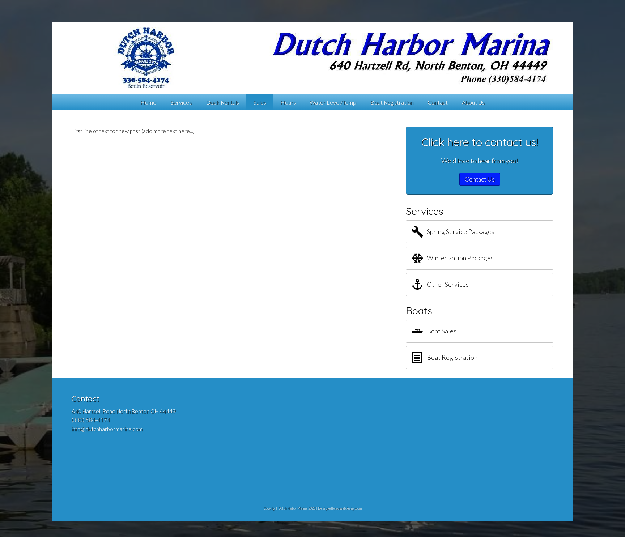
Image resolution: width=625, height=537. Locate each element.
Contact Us (480, 179)
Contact (438, 102)
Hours (288, 102)
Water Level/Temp (333, 102)
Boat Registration (391, 102)
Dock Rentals (222, 102)
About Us (473, 102)
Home (148, 102)
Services (181, 102)
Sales (259, 102)
